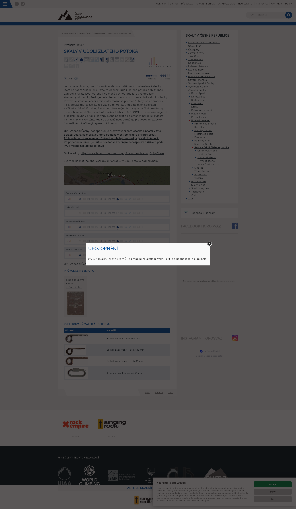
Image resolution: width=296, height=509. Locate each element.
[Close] (209, 244)
